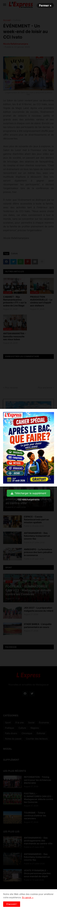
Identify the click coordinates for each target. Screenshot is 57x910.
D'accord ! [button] (11, 904)
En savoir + (27, 897)
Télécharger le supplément (30, 493)
